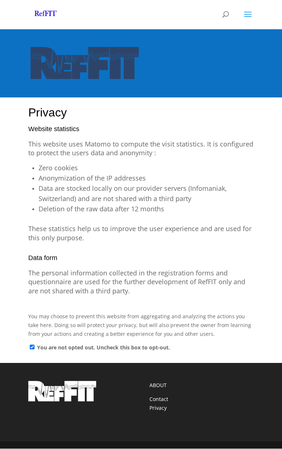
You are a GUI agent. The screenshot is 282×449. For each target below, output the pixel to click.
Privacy (158, 407)
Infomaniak (207, 188)
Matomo (98, 144)
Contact (158, 399)
